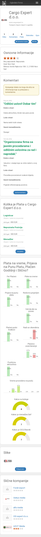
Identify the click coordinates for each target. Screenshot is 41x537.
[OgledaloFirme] (4, 3)
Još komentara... (20, 192)
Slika (35, 41)
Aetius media (19, 498)
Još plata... (20, 251)
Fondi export (19, 488)
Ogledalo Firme (16, 3)
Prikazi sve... (20, 469)
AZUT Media (19, 526)
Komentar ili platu (22, 41)
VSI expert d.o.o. (20, 516)
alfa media (18, 507)
